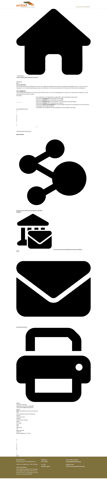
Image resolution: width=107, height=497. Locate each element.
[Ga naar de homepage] (28, 4)
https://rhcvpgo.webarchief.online (75, 466)
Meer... (17, 83)
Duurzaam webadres (21, 404)
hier (74, 107)
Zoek (17, 109)
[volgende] (16, 125)
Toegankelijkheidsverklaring (73, 461)
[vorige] (16, 110)
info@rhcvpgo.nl (45, 466)
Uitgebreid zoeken (23, 109)
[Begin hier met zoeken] (53, 74)
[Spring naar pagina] (36, 127)
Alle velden (19, 95)
